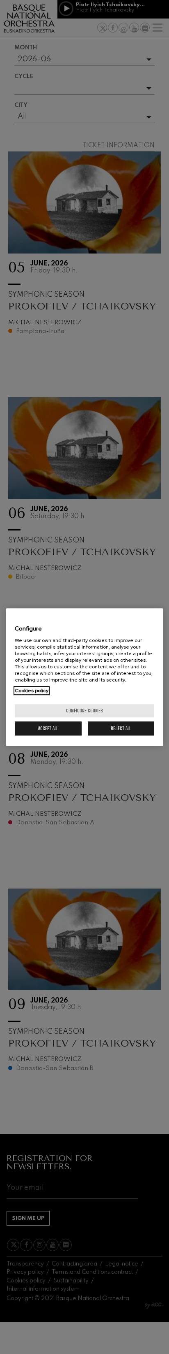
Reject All (121, 728)
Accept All (48, 728)
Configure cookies (84, 710)
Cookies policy (31, 690)
